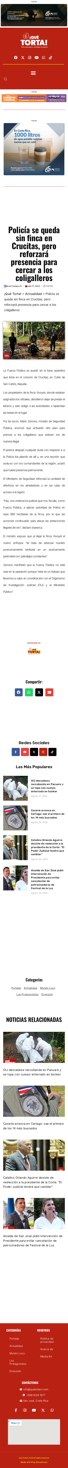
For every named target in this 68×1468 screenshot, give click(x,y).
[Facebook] (15, 57)
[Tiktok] (50, 57)
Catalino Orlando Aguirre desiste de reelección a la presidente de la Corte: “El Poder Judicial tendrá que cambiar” (47, 847)
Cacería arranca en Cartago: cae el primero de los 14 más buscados (47, 814)
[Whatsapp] (43, 57)
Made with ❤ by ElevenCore (34, 1462)
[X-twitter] (22, 57)
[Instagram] (29, 57)
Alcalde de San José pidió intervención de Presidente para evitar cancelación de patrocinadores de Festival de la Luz (32, 1240)
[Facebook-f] (16, 752)
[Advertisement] (34, 209)
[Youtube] (36, 57)
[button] (33, 73)
